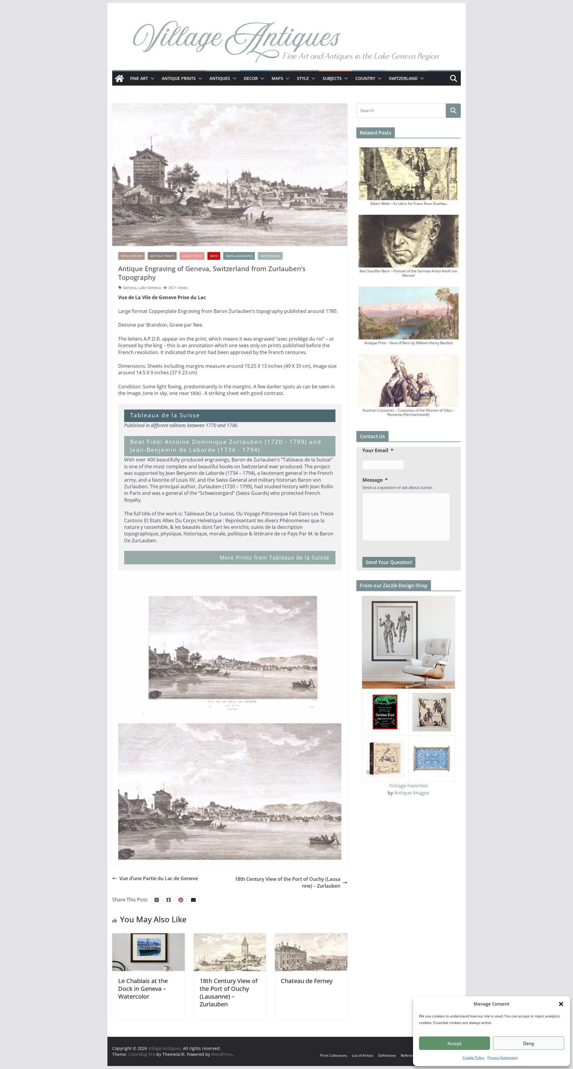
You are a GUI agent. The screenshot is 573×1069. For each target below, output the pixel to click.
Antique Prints (179, 78)
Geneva (129, 287)
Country (365, 78)
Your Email (377, 450)
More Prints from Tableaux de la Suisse (274, 557)
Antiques (220, 78)
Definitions (387, 1055)
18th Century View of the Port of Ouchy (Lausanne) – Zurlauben (287, 882)
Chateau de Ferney (306, 981)
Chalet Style (192, 256)
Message (375, 480)
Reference (409, 1055)
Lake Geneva (149, 287)
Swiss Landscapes (239, 256)
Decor (251, 78)
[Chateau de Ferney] (311, 951)
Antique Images (411, 793)
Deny (528, 1043)
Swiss (214, 256)
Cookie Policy (473, 1057)
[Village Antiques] (286, 43)
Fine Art (139, 78)
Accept (454, 1043)
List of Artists (362, 1055)
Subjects (332, 78)
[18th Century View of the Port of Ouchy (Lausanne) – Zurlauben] (230, 951)
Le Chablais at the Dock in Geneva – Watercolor (143, 988)
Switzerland (403, 78)
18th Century (131, 256)
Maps (277, 78)
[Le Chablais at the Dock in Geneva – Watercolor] (148, 951)
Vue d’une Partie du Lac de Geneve (158, 878)
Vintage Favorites (408, 785)
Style (303, 78)
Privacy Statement (502, 1057)
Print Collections (333, 1055)
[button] (561, 1004)
